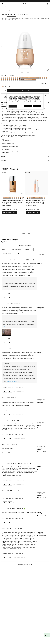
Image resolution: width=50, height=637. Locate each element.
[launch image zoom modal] (48, 70)
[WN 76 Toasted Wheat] (39, 78)
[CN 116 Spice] (11, 80)
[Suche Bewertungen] (19, 253)
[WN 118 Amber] (13, 80)
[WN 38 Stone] (17, 78)
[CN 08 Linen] (5, 78)
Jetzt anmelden (46, 96)
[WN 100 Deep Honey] (3, 80)
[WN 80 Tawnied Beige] (42, 78)
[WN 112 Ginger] (33, 80)
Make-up (6, 10)
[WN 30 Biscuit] (29, 80)
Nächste (25, 565)
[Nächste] (23, 197)
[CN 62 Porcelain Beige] (33, 78)
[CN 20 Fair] (13, 78)
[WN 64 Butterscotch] (31, 80)
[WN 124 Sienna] (17, 80)
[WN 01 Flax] (1, 78)
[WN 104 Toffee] (5, 80)
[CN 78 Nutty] (40, 78)
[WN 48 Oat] (23, 78)
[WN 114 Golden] (7, 80)
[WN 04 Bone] (3, 78)
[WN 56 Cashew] (29, 78)
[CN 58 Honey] (31, 78)
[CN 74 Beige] (37, 78)
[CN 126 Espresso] (21, 80)
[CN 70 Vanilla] (35, 78)
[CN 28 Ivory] (15, 78)
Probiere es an (44, 83)
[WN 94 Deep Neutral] (46, 78)
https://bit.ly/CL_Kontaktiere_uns (10, 287)
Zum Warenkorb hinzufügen (28, 90)
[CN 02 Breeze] (25, 80)
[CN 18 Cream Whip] (11, 78)
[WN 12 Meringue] (9, 78)
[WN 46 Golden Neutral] (21, 78)
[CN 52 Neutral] (25, 78)
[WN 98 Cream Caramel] (1, 80)
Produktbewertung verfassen (25, 245)
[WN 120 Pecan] (35, 80)
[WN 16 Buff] (27, 80)
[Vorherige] (2, 197)
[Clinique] (25, 3)
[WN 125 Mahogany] (19, 80)
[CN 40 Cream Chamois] (19, 78)
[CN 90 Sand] (44, 78)
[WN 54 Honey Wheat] (27, 78)
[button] (6, 332)
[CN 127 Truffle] (23, 80)
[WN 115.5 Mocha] (9, 80)
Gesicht (11, 10)
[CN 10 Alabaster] (7, 78)
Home (2, 10)
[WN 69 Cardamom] (14, 198)
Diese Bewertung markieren (18, 297)
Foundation (15, 10)
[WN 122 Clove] (15, 80)
